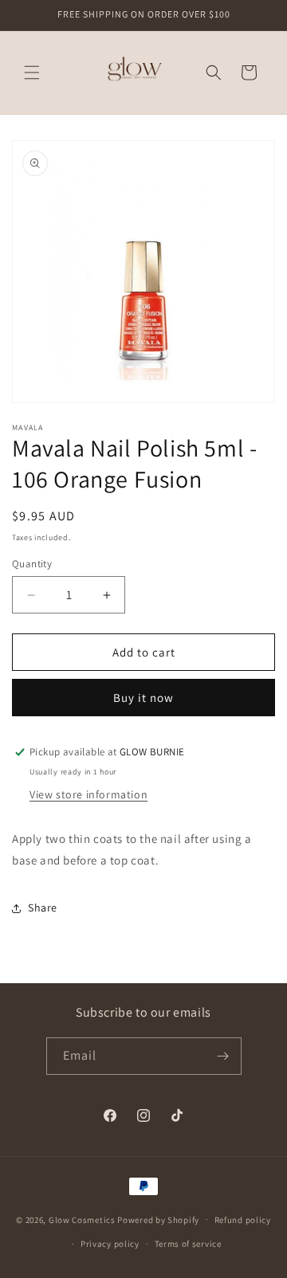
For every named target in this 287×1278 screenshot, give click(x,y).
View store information (88, 794)
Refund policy (242, 1219)
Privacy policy (110, 1243)
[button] (31, 72)
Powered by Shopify (158, 1219)
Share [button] (42, 907)
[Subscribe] (223, 1056)
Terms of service (188, 1243)
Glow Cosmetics (82, 1219)
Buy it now (143, 697)
